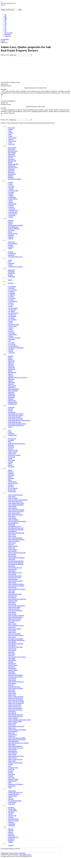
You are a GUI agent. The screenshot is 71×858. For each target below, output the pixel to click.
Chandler (10, 195)
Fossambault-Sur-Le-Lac (15, 256)
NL (5, 21)
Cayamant (11, 192)
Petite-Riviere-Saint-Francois (16, 443)
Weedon (10, 832)
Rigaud (10, 476)
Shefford (10, 776)
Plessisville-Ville (13, 450)
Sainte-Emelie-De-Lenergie (16, 726)
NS (5, 23)
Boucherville (12, 174)
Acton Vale (11, 128)
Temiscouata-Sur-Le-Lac (15, 792)
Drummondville (12, 233)
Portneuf (10, 462)
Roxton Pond (12, 491)
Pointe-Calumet (12, 452)
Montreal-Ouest (12, 402)
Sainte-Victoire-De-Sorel (15, 759)
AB (5, 14)
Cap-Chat (11, 185)
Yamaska (10, 845)
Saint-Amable (12, 506)
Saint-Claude (12, 543)
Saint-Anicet (11, 516)
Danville (10, 220)
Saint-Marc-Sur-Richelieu (15, 638)
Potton (10, 463)
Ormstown (11, 433)
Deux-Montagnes (13, 227)
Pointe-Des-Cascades (14, 455)
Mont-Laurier (12, 385)
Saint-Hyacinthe (13, 600)
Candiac (10, 182)
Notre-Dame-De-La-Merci (16, 414)
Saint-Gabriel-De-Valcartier (16, 586)
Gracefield (11, 263)
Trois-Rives (11, 804)
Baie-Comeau (12, 147)
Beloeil (10, 162)
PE (5, 26)
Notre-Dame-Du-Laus (14, 422)
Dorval (10, 232)
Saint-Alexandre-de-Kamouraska (17, 500)
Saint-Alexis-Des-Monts (15, 501)
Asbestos (10, 139)
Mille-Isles (11, 379)
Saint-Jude (11, 622)
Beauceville (11, 154)
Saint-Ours (11, 652)
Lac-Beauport (12, 309)
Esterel (10, 248)
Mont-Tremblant (13, 390)
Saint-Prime (11, 667)
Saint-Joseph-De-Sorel (14, 619)
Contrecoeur (11, 209)
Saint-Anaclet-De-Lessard (15, 511)
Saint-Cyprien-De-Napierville (16, 552)
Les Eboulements (13, 346)
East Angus (11, 242)
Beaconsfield (12, 152)
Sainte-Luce (11, 736)
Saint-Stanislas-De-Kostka (15, 681)
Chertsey (10, 202)
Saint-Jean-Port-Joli (14, 609)
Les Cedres (11, 342)
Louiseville (11, 352)
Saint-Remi (11, 672)
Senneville (11, 769)
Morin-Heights (12, 404)
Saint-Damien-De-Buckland (16, 557)
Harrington (11, 271)
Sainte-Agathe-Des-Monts (15, 696)
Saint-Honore (12, 597)
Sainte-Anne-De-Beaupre (15, 698)
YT (5, 31)
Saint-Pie (10, 662)
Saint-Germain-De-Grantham (16, 589)
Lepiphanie (11, 339)
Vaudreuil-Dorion (13, 819)
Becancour (11, 159)
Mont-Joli (11, 384)
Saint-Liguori (12, 632)
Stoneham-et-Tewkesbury (15, 784)
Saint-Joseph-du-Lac (14, 620)
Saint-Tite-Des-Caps (14, 686)
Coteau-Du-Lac (12, 213)
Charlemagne (12, 197)
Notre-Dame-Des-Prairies (15, 419)
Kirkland (10, 283)
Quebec (3, 41)
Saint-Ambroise (12, 508)
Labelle (10, 306)
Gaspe (10, 260)
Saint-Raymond (12, 670)
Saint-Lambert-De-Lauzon (16, 625)
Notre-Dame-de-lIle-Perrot (16, 425)
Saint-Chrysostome (13, 541)
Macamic (10, 356)
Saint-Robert (12, 673)
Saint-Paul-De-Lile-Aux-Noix (17, 657)
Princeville (11, 466)
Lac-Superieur (12, 319)
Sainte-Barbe (12, 711)
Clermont (11, 205)
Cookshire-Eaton (13, 210)
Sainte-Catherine (13, 718)
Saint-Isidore (12, 602)
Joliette (10, 280)
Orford (10, 432)
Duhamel (10, 237)
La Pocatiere (11, 298)
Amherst (10, 132)
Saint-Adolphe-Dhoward (15, 495)
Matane (10, 371)
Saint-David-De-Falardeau (16, 561)
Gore (9, 261)
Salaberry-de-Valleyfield (15, 762)
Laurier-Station (12, 334)
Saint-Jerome (12, 612)
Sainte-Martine (12, 749)
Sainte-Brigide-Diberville (15, 715)
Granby (10, 265)
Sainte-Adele (12, 695)
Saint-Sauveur (12, 678)
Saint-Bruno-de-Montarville (16, 533)
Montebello (11, 394)
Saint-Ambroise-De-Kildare (16, 509)
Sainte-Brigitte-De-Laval (15, 716)
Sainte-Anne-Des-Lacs (14, 706)
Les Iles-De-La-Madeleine (15, 347)
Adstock (10, 129)
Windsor (10, 842)
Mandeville (11, 361)
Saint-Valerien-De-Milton (15, 688)
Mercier (10, 374)
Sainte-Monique (12, 753)
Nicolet (10, 410)
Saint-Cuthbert (12, 551)
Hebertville (11, 273)
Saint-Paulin (11, 658)
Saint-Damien (12, 556)
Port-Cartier (11, 460)
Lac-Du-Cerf (12, 314)
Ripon (10, 480)
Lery (9, 341)
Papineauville (12, 438)
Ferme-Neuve (12, 253)
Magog (10, 357)
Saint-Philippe (12, 660)
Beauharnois (11, 156)
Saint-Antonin (12, 518)
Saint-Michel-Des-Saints (15, 647)
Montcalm (11, 392)
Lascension (11, 333)
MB (5, 18)
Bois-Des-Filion (12, 167)
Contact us (7, 36)
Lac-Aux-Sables (13, 308)
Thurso (10, 797)
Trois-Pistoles (12, 802)
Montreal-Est (12, 400)
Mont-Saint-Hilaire (13, 389)
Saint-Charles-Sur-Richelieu (16, 539)
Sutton (10, 787)
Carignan (10, 189)
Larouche (11, 331)
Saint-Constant (12, 549)
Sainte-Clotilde (12, 723)
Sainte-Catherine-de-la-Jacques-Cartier (19, 719)
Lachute (10, 321)
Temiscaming (12, 791)
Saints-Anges (12, 761)
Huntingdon (11, 276)
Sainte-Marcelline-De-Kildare (16, 739)
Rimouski (11, 478)
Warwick (10, 829)
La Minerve (11, 295)
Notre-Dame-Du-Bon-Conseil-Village (19, 420)
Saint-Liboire (12, 630)
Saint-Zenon (11, 691)
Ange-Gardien (12, 137)
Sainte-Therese (12, 758)
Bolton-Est (11, 172)
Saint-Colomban (13, 546)
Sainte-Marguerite (13, 741)
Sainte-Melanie (12, 751)
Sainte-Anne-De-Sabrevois (16, 703)
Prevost (10, 465)
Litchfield (11, 349)
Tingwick (11, 799)
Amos (10, 134)
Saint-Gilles (11, 591)
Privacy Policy (8, 33)
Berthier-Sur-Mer (13, 164)
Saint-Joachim (12, 614)
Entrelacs (10, 247)
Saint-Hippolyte (12, 595)
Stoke (9, 782)
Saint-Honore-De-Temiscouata (17, 599)
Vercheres (11, 822)
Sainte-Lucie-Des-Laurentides (17, 738)
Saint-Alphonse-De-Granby (16, 503)
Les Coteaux (12, 344)
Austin (10, 142)
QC (5, 28)
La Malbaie (11, 293)
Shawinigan (11, 774)
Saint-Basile (11, 524)
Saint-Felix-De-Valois (14, 577)
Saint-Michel (12, 645)
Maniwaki (11, 362)
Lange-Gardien (12, 326)
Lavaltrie (10, 336)
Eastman (10, 245)
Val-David (11, 807)
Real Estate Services (25, 855)
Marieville (11, 366)
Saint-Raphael (12, 668)
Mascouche (11, 367)
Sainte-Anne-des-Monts (15, 708)
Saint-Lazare (12, 627)
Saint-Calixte (12, 534)
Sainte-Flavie (12, 728)
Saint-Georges (12, 587)
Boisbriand (11, 169)
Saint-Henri (11, 592)
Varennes (10, 817)
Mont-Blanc (11, 382)
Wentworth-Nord (13, 837)
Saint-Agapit (12, 496)
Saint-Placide (12, 663)
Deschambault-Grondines (15, 225)
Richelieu (11, 473)
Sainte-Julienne (12, 734)
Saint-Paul (11, 655)
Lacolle (10, 323)
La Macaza (11, 291)
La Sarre (10, 303)
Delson (10, 223)
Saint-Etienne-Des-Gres (15, 567)
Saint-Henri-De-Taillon (15, 594)
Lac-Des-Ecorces (13, 313)
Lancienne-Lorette (13, 324)
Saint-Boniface (12, 531)
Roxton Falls (12, 490)
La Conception (12, 290)
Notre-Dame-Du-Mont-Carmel (17, 423)
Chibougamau (12, 204)
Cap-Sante (11, 187)
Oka (9, 430)
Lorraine (10, 351)
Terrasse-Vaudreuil (13, 794)
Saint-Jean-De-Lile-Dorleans (16, 605)
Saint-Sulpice (12, 683)
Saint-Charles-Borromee (15, 538)
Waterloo (10, 830)
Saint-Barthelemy (13, 523)
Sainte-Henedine (13, 731)
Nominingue (11, 412)
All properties (5, 39)
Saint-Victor (11, 690)
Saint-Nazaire (12, 650)
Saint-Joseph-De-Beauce (15, 617)
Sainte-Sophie (12, 754)
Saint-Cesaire (12, 536)
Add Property (5, 853)
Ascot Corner (12, 141)
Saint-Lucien (12, 637)
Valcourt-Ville (12, 815)
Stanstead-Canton (13, 779)
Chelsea (10, 200)
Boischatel (11, 171)
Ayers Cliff (11, 144)
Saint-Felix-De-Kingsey (15, 576)
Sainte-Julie (11, 733)
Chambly (10, 194)
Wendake (11, 834)
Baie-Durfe (11, 149)
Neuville (10, 409)
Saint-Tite (11, 685)
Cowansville (11, 215)
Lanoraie (10, 328)
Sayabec (10, 764)
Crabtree (10, 217)
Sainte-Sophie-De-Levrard (16, 756)
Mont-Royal (11, 387)
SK (5, 29)
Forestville (11, 255)
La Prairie (11, 299)
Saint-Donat (11, 566)
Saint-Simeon (12, 680)
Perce (9, 442)
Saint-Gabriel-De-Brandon (16, 584)
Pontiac (10, 458)
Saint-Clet (11, 544)
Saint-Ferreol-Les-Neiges (15, 581)
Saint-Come (11, 548)
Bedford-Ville (12, 161)
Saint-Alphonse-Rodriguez (16, 505)
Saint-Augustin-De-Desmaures (17, 521)
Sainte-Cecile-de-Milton (15, 721)
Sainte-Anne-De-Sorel (14, 705)
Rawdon (10, 471)
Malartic (10, 359)
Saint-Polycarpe (12, 665)
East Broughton (12, 243)
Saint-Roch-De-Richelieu (15, 675)
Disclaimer (7, 34)
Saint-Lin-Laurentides (14, 633)
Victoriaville (11, 824)
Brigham (10, 175)
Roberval (10, 485)
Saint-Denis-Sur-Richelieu (15, 564)
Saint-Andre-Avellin (14, 513)
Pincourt (10, 448)
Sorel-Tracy (11, 777)
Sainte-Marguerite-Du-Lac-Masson (18, 743)
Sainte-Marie (12, 744)
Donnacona (11, 230)
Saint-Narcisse (12, 648)
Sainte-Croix (12, 724)
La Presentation (12, 301)
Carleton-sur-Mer (13, 190)
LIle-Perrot (11, 288)
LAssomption (12, 286)
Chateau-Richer (12, 199)
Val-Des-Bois (12, 809)
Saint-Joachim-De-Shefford (16, 615)
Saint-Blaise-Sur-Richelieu (16, 529)
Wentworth (11, 835)
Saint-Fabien (12, 571)
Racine (10, 470)
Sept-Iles (10, 771)
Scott (9, 766)
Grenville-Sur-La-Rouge (15, 266)
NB (5, 19)
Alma (9, 131)
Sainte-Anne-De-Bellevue (15, 700)
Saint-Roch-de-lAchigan (15, 676)
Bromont (10, 177)
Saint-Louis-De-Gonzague (16, 635)
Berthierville (11, 166)
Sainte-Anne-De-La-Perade (16, 701)
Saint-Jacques (12, 604)
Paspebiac (11, 440)
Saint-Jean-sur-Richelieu (15, 610)
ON (5, 24)
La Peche (11, 296)
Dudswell (11, 235)
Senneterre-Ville (13, 767)
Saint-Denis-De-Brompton (16, 562)
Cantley (10, 184)
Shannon (10, 772)
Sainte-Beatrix (12, 713)
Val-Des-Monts (12, 810)
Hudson (10, 275)
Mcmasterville (12, 372)
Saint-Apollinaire (13, 519)
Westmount (11, 839)
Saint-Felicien (12, 574)
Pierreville (11, 447)
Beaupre (10, 157)
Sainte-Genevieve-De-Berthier (17, 729)
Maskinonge (11, 369)
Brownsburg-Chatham (14, 179)
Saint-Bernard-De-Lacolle (15, 528)
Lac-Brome (11, 311)
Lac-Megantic (12, 316)
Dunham (10, 238)
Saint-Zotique (12, 693)
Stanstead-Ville (12, 781)
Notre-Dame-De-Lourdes (15, 415)
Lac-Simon (11, 318)
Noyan (10, 427)
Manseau (10, 364)
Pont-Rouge (11, 457)
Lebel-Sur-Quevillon (14, 338)
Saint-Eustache (12, 569)
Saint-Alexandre (13, 498)
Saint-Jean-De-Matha (14, 607)
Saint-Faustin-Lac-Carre (15, 572)
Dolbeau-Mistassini (13, 228)
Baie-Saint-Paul (12, 151)
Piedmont (11, 445)
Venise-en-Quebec (13, 820)
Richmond (11, 475)
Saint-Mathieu (12, 642)
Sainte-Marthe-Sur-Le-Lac (16, 748)
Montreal (10, 399)
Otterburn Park (12, 435)
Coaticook (11, 207)
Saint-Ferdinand (12, 579)
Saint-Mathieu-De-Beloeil (15, 643)
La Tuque (11, 304)
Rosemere (11, 486)
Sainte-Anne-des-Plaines (15, 710)
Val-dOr (10, 814)
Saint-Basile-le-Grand (14, 526)
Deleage (10, 222)
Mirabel (10, 381)
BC (5, 16)
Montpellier (11, 397)
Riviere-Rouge (12, 481)
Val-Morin (11, 812)
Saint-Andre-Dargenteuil (15, 514)
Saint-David (11, 559)
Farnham (10, 252)
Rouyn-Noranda (13, 488)
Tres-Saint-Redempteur (15, 801)
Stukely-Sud (11, 786)
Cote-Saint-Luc (12, 212)
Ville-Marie (11, 825)
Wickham (11, 840)
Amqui (10, 136)
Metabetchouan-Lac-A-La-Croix (17, 377)
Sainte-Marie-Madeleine (15, 746)
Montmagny (11, 395)
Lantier (10, 329)
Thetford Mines (12, 796)
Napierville (11, 407)
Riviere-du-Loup (13, 483)
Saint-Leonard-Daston (14, 629)
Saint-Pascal (11, 653)
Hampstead (11, 270)
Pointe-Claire (12, 453)
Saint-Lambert (12, 624)
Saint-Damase (12, 554)
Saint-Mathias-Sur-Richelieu (16, 640)
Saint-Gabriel (12, 582)
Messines (10, 376)
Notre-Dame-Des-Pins (14, 417)
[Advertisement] (35, 69)
